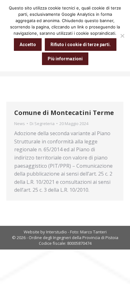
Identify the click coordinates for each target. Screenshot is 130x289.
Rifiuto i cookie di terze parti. (80, 44)
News (19, 123)
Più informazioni (65, 58)
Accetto (28, 44)
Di (42, 123)
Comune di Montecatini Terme (64, 112)
